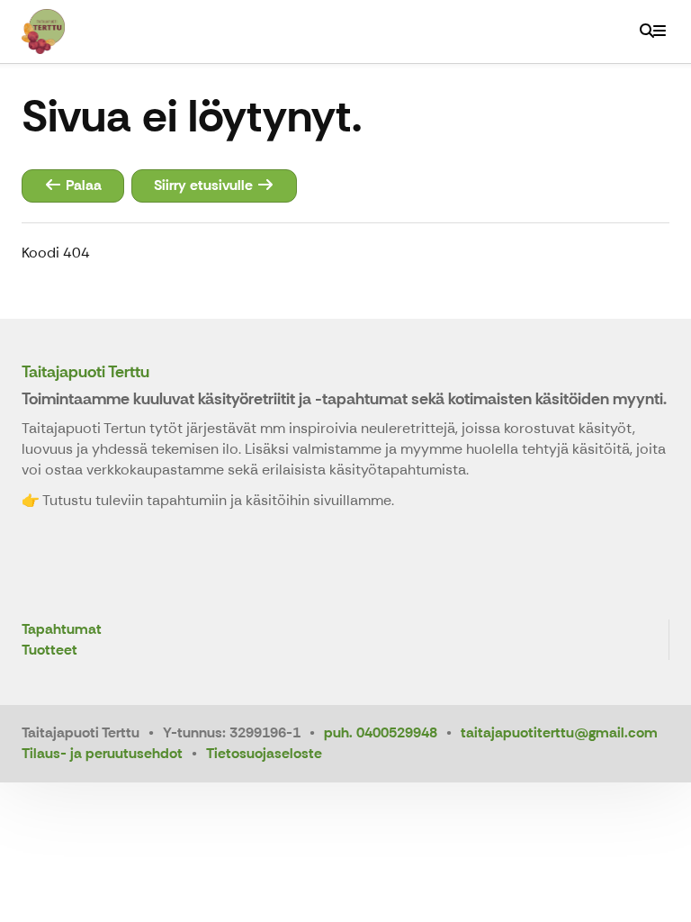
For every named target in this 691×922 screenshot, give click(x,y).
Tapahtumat (62, 629)
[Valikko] (659, 31)
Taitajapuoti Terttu (85, 372)
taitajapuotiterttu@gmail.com (559, 732)
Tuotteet (49, 650)
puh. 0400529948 (380, 732)
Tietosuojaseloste (264, 753)
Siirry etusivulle (205, 185)
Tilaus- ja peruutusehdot (102, 753)
